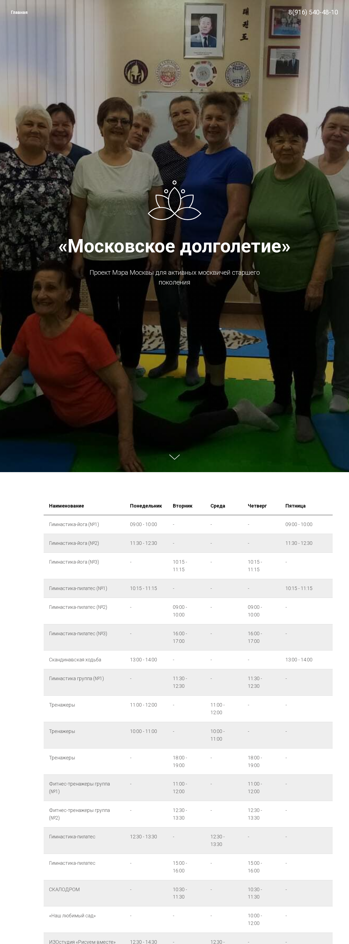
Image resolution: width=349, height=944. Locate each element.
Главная (19, 12)
